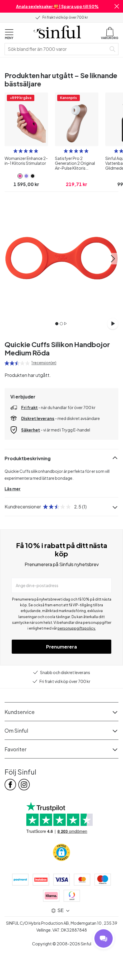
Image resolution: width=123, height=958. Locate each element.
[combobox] (56, 49)
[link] (20, 176)
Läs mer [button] (13, 488)
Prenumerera (61, 647)
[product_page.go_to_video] (112, 323)
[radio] (15, 151)
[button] (116, 6)
